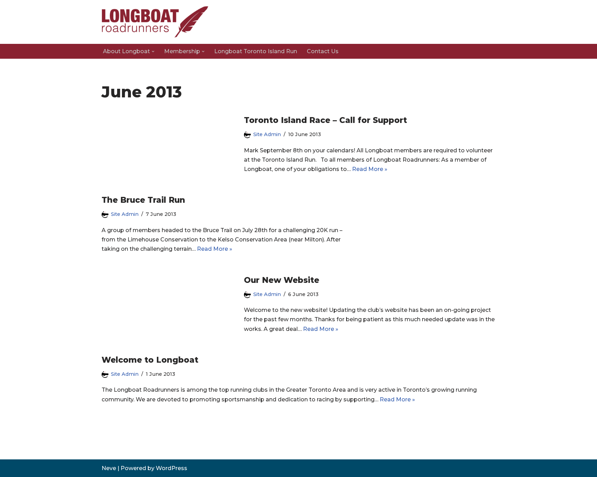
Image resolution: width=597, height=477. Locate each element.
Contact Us (323, 51)
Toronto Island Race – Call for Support (325, 120)
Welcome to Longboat (150, 360)
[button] (153, 51)
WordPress (171, 468)
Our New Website (281, 280)
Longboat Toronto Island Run (255, 51)
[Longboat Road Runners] (155, 22)
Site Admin (267, 134)
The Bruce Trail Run (143, 200)
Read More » (369, 169)
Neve (109, 468)
